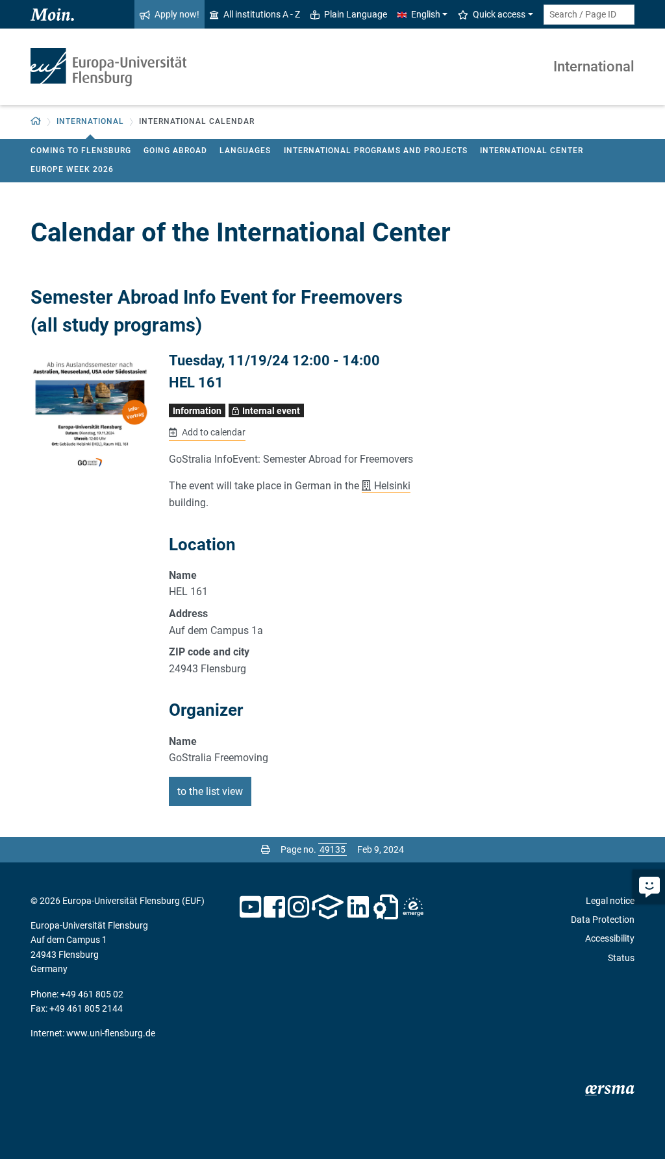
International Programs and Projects (376, 150)
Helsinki (392, 486)
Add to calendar (212, 432)
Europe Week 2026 (72, 169)
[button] (36, 121)
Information (197, 411)
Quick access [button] (499, 14)
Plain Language (355, 14)
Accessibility (609, 938)
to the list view (210, 791)
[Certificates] (385, 907)
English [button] (425, 14)
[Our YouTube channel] (250, 907)
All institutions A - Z (261, 14)
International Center (531, 150)
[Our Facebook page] (274, 907)
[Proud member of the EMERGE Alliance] (413, 907)
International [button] (90, 121)
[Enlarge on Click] (90, 413)
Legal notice (610, 901)
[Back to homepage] (108, 67)
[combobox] (589, 15)
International (593, 66)
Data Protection (602, 919)
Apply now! (177, 14)
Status (621, 958)
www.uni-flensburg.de (110, 1033)
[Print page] (265, 849)
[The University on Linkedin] (358, 907)
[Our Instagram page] (298, 907)
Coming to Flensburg (81, 150)
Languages (245, 150)
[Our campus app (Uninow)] (328, 907)
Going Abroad (175, 150)
